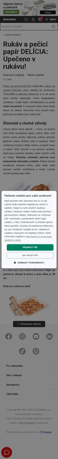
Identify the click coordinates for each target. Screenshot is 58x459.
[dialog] (28, 229)
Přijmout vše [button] (30, 247)
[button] (29, 262)
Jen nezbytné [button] (30, 255)
